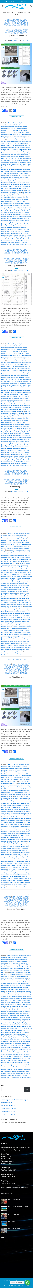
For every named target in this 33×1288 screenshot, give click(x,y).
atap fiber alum (13, 785)
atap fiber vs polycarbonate (24, 171)
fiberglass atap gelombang (16, 196)
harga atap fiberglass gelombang (21, 209)
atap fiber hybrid (18, 154)
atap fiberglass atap (12, 175)
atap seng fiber (23, 184)
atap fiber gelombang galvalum (9, 151)
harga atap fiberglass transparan (14, 212)
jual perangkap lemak (19, 23)
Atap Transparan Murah (16, 35)
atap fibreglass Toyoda (14, 181)
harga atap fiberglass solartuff (9, 854)
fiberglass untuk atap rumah (8, 841)
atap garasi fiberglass (10, 182)
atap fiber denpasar (12, 788)
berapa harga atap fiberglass (16, 190)
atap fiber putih (19, 160)
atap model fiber (15, 184)
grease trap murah (22, 20)
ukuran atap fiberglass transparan (22, 244)
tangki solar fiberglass (11, 239)
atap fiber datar (23, 145)
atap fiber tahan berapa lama (12, 807)
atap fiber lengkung (10, 156)
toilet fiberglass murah (19, 32)
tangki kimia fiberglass (21, 29)
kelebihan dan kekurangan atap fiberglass (12, 229)
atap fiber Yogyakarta (19, 173)
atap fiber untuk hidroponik (18, 169)
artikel (9, 19)
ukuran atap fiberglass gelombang (16, 886)
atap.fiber (15, 188)
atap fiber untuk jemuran (17, 813)
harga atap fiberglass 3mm (14, 850)
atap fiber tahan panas (14, 166)
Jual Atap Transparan (16, 265)
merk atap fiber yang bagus (8, 874)
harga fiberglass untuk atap (19, 858)
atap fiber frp (26, 147)
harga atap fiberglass (22, 207)
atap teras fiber (8, 828)
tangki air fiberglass (9, 134)
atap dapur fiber (23, 140)
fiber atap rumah (18, 194)
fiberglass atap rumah (13, 839)
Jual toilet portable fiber (8, 1115)
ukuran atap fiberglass (14, 242)
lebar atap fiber (14, 873)
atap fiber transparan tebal (18, 811)
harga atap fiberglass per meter (9, 210)
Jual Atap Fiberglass (16, 677)
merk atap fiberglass (10, 233)
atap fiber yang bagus (7, 173)
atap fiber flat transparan (16, 147)
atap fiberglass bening (23, 175)
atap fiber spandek (6, 164)
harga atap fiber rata (14, 205)
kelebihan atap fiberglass (20, 227)
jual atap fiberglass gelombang (22, 861)
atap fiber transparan (19, 809)
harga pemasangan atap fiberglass (22, 216)
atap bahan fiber (14, 140)
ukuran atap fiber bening (13, 884)
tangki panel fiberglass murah (17, 30)
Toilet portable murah (8, 1112)
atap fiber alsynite (21, 141)
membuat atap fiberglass (10, 231)
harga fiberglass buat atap (20, 214)
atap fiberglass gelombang (18, 177)
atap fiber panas (9, 158)
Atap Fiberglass (16, 486)
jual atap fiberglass (13, 21)
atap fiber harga (9, 154)
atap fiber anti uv (8, 143)
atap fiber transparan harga (17, 168)
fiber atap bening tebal (15, 192)
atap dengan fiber (11, 141)
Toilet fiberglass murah (8, 1108)
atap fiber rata (8, 162)
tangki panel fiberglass (12, 30)
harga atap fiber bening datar (8, 201)
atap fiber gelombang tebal (11, 153)
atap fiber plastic (18, 158)
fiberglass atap (5, 196)
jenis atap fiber (5, 218)
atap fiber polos (27, 158)
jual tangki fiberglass (21, 24)
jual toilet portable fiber (16, 28)
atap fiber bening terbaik (11, 787)
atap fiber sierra (16, 162)
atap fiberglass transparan (8, 822)
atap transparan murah (15, 20)
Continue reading (16, 116)
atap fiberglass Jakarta (16, 179)
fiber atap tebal (27, 194)
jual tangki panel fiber (12, 25)
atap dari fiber (13, 783)
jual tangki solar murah (13, 132)
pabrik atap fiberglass (22, 233)
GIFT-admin (25, 40)
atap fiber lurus (20, 156)
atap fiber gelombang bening (8, 149)
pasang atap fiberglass (7, 235)
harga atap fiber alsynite (22, 199)
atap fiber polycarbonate (7, 160)
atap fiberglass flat (6, 177)
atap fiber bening (18, 143)
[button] (2, 6)
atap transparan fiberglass (14, 186)
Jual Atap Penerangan (16, 909)
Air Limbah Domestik (8, 1105)
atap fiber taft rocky (17, 164)
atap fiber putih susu (6, 803)
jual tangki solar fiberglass (11, 225)
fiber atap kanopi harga (7, 194)
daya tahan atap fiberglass (8, 833)
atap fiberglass (17, 19)
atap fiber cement (14, 145)
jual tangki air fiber (16, 128)
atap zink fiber (9, 188)
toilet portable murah (17, 33)
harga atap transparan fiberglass (16, 856)
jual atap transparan (19, 22)
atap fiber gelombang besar (24, 149)
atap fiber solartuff (26, 162)
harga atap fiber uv (11, 207)
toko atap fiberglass (18, 240)
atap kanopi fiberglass (10, 826)
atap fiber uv (13, 171)
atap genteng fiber (21, 182)
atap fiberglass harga (13, 820)
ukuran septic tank (21, 674)
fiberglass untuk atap (10, 197)
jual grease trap (23, 126)
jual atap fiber (13, 218)
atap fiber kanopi (9, 798)
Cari (2, 1085)
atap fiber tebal (25, 166)
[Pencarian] (31, 6)
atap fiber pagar (8, 800)
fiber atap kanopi (26, 192)
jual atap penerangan (21, 220)
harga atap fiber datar (15, 203)
